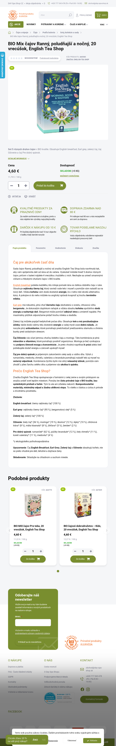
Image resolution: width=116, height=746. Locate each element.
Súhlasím (93, 740)
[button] (58, 571)
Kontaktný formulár (94, 699)
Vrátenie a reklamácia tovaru (20, 692)
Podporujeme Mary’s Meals (56, 677)
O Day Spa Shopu (51, 672)
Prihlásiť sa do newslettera (29, 642)
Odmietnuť (72, 740)
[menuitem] (15, 24)
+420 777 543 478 (94, 679)
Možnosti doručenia (69, 176)
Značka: (77, 60)
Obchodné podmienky (17, 687)
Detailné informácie (17, 159)
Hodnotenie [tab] (60, 248)
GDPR (10, 677)
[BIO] (33, 505)
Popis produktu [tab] (19, 248)
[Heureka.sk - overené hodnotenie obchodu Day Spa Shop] (59, 698)
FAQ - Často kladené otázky (20, 672)
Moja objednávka (33, 3)
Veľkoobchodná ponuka (54, 682)
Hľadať (70, 15)
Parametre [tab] (41, 248)
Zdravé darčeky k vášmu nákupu (58, 687)
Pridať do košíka (45, 185)
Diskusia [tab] (79, 248)
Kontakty (12, 682)
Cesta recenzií (50, 667)
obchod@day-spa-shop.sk (94, 669)
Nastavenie (53, 740)
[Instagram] (88, 689)
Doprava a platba (15, 667)
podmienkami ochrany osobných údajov (32, 633)
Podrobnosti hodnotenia (49, 58)
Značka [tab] (96, 248)
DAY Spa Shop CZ (15, 3)
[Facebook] (82, 689)
